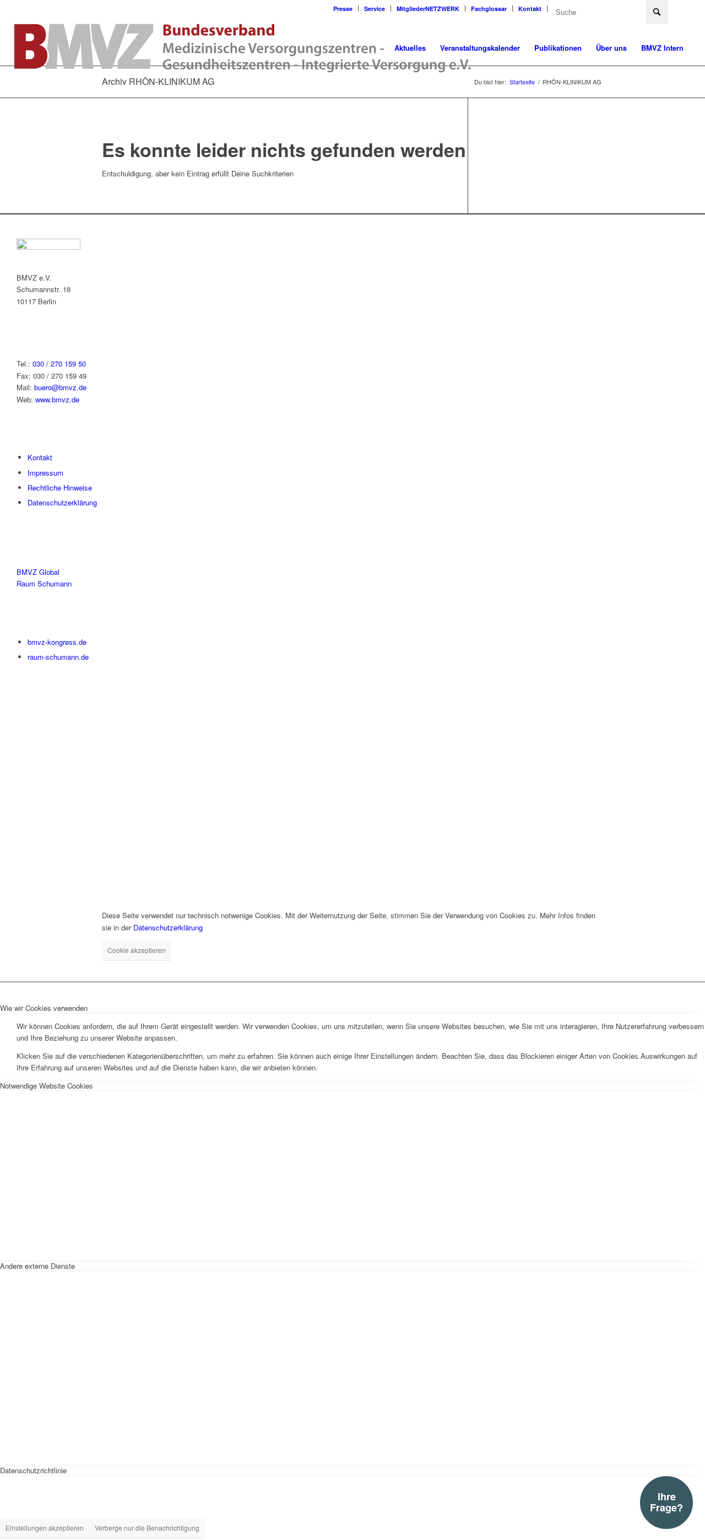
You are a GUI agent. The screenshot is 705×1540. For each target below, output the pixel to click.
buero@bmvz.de (60, 387)
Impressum (45, 472)
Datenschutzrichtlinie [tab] (33, 1470)
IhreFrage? (666, 1502)
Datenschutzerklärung (62, 502)
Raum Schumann (44, 583)
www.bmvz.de (57, 399)
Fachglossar (489, 8)
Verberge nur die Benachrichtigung (147, 1527)
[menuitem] (343, 9)
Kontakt (529, 8)
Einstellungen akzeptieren (45, 1527)
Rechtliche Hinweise (60, 487)
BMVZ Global (38, 572)
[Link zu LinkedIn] (682, 8)
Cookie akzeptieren (136, 950)
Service (374, 8)
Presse (342, 8)
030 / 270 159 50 (59, 363)
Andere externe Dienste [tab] (37, 1266)
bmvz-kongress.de (57, 642)
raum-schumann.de (58, 656)
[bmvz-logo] (242, 48)
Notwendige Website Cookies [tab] (46, 1085)
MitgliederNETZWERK (428, 8)
